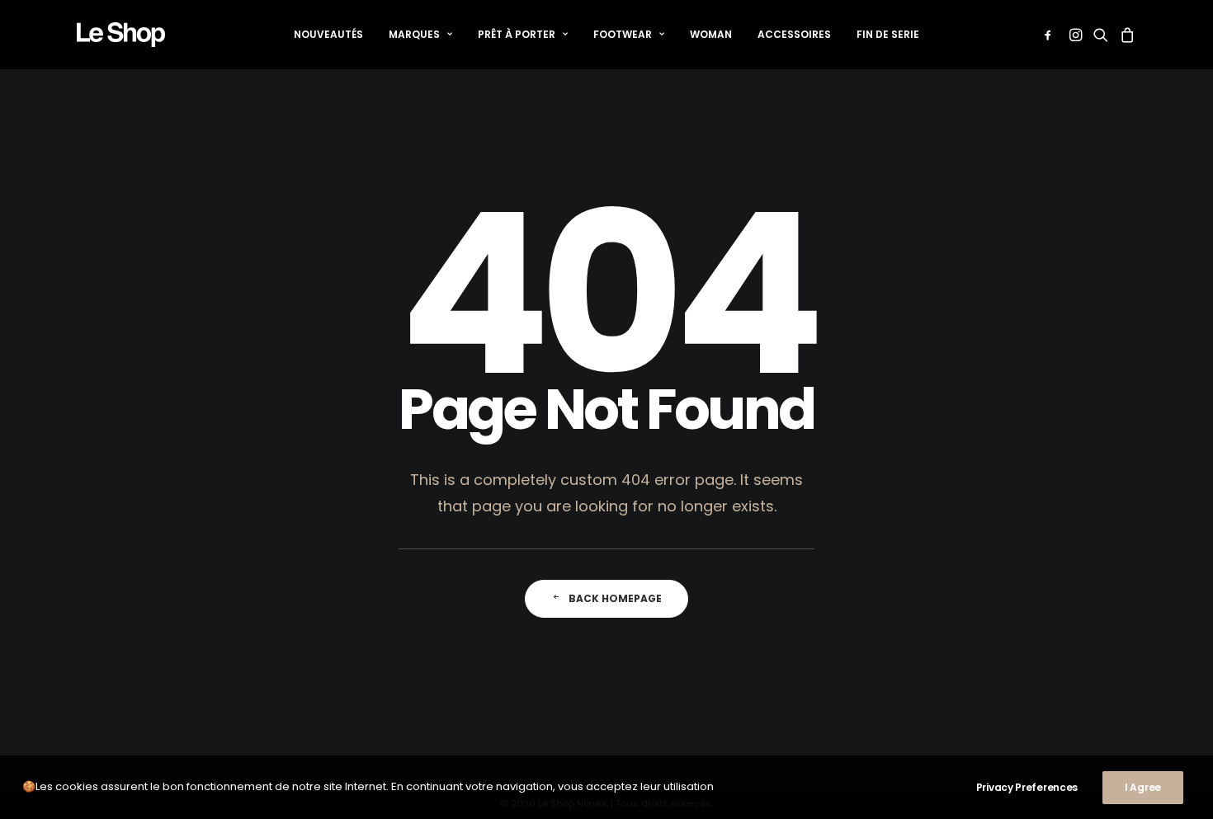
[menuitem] (328, 34)
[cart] (1125, 34)
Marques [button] (414, 34)
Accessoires (794, 34)
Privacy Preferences (1027, 787)
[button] (1051, 34)
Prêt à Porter (516, 34)
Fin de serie (888, 34)
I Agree (1143, 787)
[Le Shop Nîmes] (121, 34)
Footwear (622, 34)
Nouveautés (328, 34)
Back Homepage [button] (615, 598)
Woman (711, 34)
